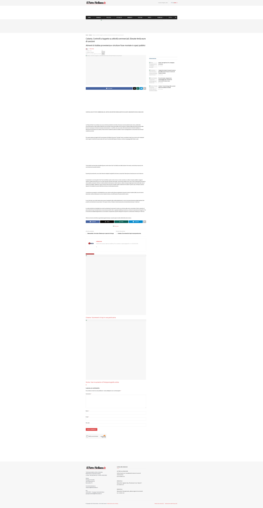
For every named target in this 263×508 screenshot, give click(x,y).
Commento (89, 393)
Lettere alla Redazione (122, 471)
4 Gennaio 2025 (89, 50)
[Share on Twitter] (134, 88)
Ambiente (129, 17)
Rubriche (160, 17)
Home (89, 17)
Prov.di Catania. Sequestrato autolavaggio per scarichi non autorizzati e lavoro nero (165, 79)
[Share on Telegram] (141, 88)
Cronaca (98, 17)
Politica (108, 17)
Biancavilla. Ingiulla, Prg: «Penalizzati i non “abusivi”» (129, 483)
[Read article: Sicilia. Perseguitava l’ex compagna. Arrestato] (153, 65)
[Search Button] (175, 17)
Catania (90, 35)
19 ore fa (161, 82)
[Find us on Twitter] (173, 3)
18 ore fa (161, 74)
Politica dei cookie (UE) (159, 503)
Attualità (119, 17)
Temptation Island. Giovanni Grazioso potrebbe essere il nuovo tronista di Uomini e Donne (167, 72)
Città (170, 17)
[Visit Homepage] (96, 3)
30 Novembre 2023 (121, 476)
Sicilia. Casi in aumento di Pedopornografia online (102, 382)
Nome (87, 410)
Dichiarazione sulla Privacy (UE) (171, 503)
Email (87, 416)
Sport (149, 17)
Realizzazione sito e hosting (112, 503)
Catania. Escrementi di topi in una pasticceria (101, 317)
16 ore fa (161, 65)
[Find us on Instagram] (176, 3)
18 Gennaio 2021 (121, 484)
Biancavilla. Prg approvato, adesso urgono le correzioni (130, 491)
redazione (92, 48)
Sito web (88, 422)
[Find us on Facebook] (171, 3)
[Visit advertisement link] (131, 26)
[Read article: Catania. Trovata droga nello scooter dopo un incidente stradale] (153, 88)
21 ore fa (161, 89)
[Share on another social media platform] (144, 88)
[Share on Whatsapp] (137, 88)
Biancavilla (119, 489)
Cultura (140, 17)
